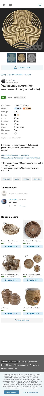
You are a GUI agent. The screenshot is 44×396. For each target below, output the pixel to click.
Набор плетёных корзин (9, 274)
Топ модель (34, 365)
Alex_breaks (13, 199)
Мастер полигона (21, 365)
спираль (37, 179)
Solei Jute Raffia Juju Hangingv (32, 241)
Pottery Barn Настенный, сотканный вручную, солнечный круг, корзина (32, 274)
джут (17, 179)
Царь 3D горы (6, 365)
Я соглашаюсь (11, 392)
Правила (22, 362)
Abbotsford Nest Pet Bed (31, 308)
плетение (6, 179)
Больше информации (30, 392)
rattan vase (5, 308)
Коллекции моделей (9, 369)
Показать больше (22, 320)
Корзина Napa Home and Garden (10, 241)
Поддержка (32, 362)
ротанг (26, 179)
